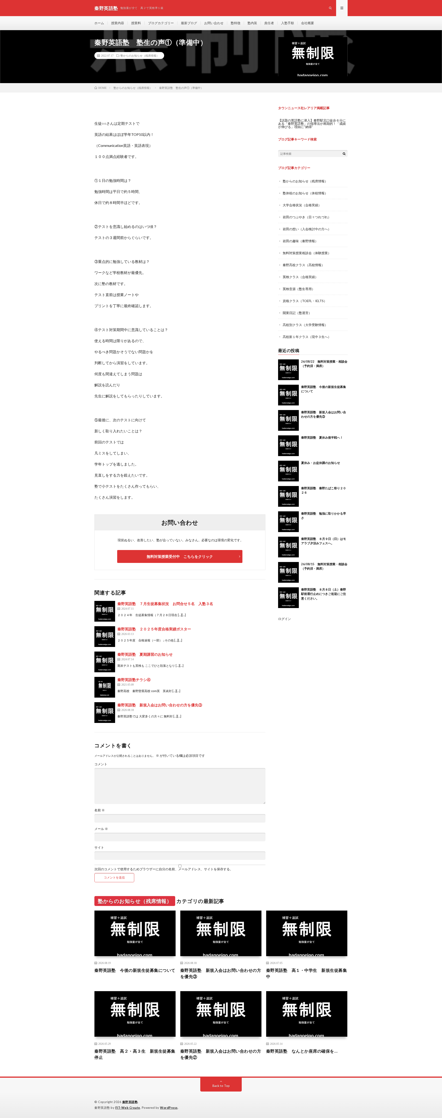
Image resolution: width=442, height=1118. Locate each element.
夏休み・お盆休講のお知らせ (320, 463)
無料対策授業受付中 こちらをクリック (180, 556)
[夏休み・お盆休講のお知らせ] (288, 471)
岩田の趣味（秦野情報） (300, 241)
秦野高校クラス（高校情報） (304, 265)
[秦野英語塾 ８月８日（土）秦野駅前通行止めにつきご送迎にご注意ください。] (288, 597)
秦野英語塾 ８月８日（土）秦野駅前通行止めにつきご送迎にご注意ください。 (323, 594)
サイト (99, 847)
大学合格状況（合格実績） (302, 205)
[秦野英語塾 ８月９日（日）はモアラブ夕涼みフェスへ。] (288, 547)
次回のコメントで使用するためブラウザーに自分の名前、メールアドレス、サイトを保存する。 (163, 869)
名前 (99, 810)
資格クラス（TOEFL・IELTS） (305, 301)
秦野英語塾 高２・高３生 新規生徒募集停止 (134, 1054)
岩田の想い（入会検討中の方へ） (307, 229)
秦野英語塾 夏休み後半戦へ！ (322, 437)
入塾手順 (287, 23)
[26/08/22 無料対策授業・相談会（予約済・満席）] (288, 369)
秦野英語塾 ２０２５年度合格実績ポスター (154, 629)
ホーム (99, 23)
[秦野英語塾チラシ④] (104, 687)
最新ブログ (189, 23)
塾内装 (252, 23)
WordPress (169, 1107)
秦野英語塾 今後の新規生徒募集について (134, 970)
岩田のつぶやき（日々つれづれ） (307, 217)
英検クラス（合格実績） (300, 277)
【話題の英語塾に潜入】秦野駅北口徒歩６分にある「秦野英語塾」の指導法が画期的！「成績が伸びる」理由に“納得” (312, 123)
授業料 (136, 23)
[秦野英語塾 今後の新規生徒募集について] (288, 395)
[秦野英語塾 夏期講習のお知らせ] (104, 662)
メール (101, 828)
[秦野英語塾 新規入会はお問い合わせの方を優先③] (104, 712)
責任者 (269, 23)
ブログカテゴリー (161, 23)
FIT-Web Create (127, 1107)
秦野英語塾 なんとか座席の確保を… (302, 1051)
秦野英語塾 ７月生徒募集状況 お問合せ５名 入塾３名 (165, 603)
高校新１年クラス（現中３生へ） (307, 337)
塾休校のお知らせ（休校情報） (305, 193)
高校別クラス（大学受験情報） (305, 325)
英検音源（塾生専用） (299, 289)
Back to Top (221, 1086)
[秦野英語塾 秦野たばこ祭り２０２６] (288, 496)
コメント (100, 764)
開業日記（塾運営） (297, 313)
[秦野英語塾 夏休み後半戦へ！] (288, 445)
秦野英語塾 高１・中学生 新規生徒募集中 (306, 973)
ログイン (284, 619)
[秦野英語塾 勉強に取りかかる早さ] (288, 521)
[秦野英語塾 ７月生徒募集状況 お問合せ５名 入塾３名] (104, 611)
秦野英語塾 (130, 1102)
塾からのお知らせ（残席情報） (139, 55)
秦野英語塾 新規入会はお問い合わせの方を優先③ (159, 705)
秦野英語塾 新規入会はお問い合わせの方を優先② (220, 1054)
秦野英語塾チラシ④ (134, 679)
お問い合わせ (214, 23)
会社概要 (307, 23)
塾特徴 (235, 23)
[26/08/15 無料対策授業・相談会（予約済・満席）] (288, 572)
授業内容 (117, 23)
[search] (344, 153)
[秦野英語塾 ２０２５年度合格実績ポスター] (104, 636)
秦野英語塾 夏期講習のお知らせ (145, 654)
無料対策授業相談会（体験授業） (307, 253)
